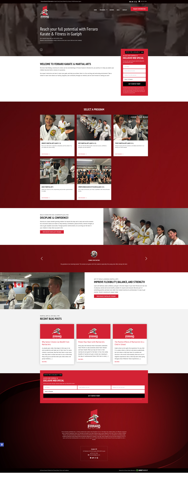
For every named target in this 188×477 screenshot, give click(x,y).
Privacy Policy (56, 470)
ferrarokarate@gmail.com (94, 455)
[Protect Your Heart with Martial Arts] (93, 331)
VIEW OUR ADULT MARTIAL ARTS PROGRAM (106, 296)
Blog (118, 10)
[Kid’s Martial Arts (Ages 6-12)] (94, 135)
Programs (102, 10)
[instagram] (134, 2)
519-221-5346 (144, 1)
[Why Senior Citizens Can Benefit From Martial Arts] (57, 331)
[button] (2, 445)
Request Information (139, 9)
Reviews (112, 10)
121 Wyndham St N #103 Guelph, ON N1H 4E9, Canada (94, 451)
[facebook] (130, 2)
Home (95, 10)
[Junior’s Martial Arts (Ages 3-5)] (57, 135)
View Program (45, 154)
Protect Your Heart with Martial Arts (91, 341)
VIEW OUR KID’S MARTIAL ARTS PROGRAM (52, 232)
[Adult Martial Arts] (57, 179)
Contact (124, 10)
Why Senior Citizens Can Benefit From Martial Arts (55, 343)
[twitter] (132, 2)
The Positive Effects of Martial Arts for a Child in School (129, 343)
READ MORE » (44, 361)
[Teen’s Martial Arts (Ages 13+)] (130, 135)
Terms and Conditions (64, 470)
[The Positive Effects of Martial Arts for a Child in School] (130, 331)
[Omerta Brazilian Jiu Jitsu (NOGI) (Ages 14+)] (94, 179)
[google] (136, 2)
